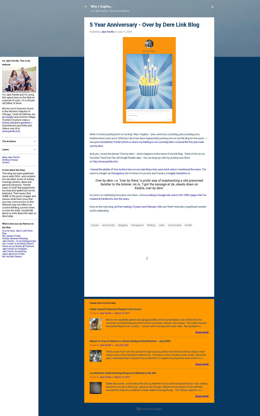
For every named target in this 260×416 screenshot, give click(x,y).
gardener (25, 122)
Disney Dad (8, 122)
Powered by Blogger (151, 408)
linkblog (151, 225)
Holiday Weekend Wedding (15, 238)
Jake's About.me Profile (13, 254)
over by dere (174, 225)
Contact (5, 162)
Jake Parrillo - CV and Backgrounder (19, 241)
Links (162, 225)
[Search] (212, 7)
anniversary (108, 225)
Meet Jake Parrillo (11, 157)
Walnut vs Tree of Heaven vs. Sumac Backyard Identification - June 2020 (130, 341)
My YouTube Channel (12, 256)
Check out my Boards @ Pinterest (18, 246)
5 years (95, 225)
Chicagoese (117, 173)
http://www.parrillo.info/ (105, 161)
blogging (122, 225)
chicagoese (137, 225)
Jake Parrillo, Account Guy (14, 251)
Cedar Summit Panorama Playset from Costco (116, 309)
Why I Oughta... (102, 6)
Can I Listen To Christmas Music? (18, 243)
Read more (202, 332)
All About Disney (10, 160)
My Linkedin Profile (11, 236)
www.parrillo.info (11, 131)
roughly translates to (179, 173)
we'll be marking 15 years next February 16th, (138, 206)
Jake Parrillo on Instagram (14, 249)
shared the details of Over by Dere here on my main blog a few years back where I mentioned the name (146, 169)
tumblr (188, 225)
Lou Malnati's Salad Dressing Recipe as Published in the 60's (123, 373)
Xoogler (9, 117)
